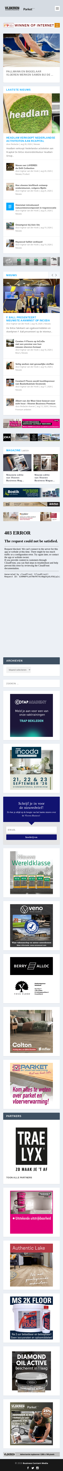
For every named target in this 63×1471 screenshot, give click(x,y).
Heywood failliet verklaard (29, 242)
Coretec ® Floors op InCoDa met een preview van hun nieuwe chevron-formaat (30, 344)
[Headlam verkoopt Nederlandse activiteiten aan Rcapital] (31, 113)
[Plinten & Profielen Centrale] (31, 1149)
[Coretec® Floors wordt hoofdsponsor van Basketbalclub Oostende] (10, 382)
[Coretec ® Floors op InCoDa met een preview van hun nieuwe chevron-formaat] (10, 343)
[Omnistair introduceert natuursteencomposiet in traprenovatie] (10, 206)
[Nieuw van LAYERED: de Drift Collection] (10, 167)
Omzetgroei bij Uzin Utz (27, 225)
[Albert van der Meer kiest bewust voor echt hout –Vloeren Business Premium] (10, 402)
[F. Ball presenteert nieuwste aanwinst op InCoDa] (31, 296)
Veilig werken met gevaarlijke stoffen (34, 364)
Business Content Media (35, 1463)
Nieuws (37, 144)
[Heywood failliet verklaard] (10, 243)
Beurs (17, 353)
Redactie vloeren (27, 406)
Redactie (15, 144)
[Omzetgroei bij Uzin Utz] (10, 226)
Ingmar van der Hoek (29, 171)
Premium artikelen (23, 409)
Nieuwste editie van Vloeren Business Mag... (15, 478)
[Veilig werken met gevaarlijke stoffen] (10, 365)
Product (26, 174)
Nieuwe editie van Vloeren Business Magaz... (45, 478)
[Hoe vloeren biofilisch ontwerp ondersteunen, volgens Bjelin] (10, 187)
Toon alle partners (19, 1177)
